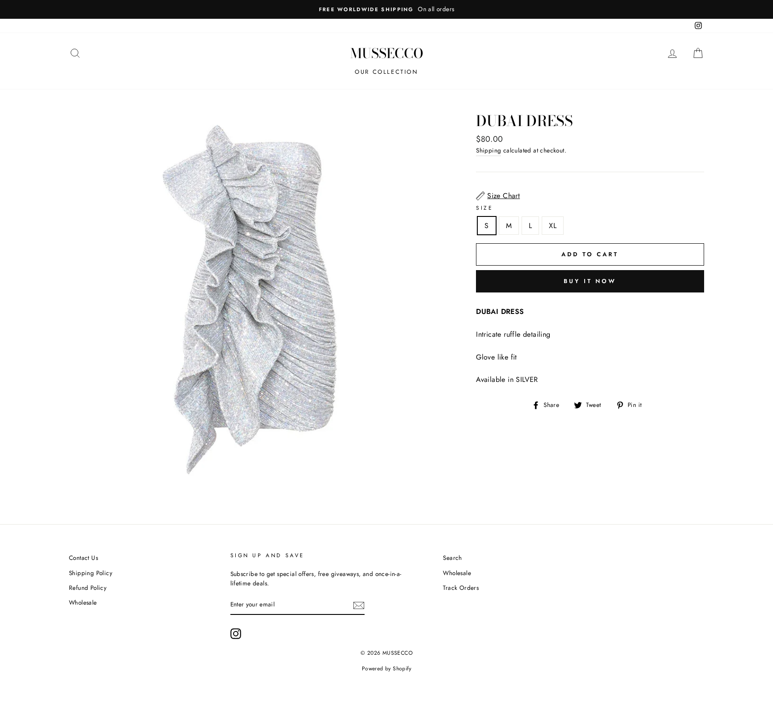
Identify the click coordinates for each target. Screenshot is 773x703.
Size (484, 208)
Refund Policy (87, 587)
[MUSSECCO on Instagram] (235, 633)
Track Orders (461, 587)
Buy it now (590, 281)
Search (452, 557)
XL (552, 225)
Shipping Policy (90, 572)
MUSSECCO (386, 53)
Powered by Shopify (386, 669)
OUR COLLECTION (386, 72)
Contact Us (83, 557)
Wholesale (83, 602)
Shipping (488, 150)
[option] (386, 9)
